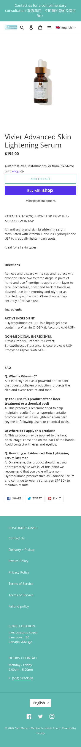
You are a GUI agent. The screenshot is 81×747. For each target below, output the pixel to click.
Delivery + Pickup (22, 549)
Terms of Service (21, 583)
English (39, 703)
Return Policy (18, 561)
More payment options (41, 201)
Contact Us (17, 538)
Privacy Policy (19, 572)
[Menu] (49, 27)
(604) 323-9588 (22, 678)
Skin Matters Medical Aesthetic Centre (38, 728)
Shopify (40, 733)
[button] (66, 27)
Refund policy (19, 606)
